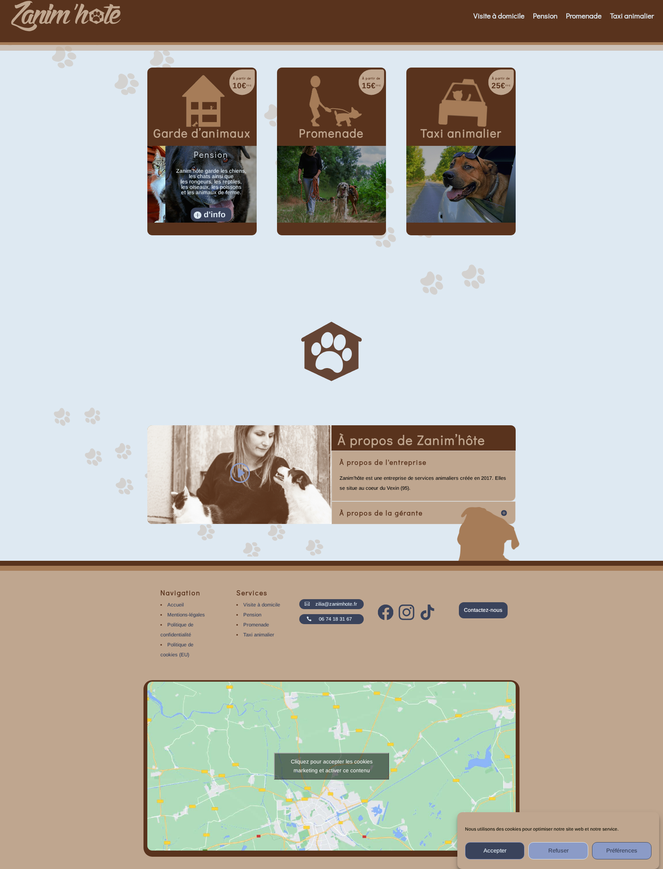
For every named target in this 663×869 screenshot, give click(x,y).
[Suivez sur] (386, 613)
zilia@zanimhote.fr (336, 604)
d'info (215, 214)
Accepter (494, 851)
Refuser (558, 851)
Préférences (621, 851)
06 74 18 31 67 (335, 619)
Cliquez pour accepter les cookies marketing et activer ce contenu (332, 765)
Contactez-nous (483, 610)
